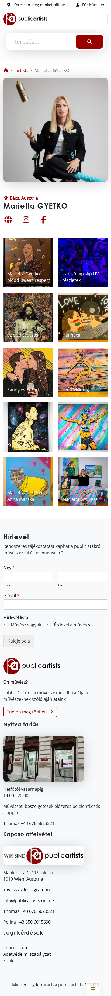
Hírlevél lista (16, 618)
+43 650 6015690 (34, 922)
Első (7, 585)
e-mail (11, 596)
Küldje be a (19, 641)
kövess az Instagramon (26, 890)
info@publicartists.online (28, 900)
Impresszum (16, 948)
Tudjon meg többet (27, 712)
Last (61, 585)
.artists (22, 70)
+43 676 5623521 (37, 911)
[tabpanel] (55, 372)
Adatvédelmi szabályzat (27, 954)
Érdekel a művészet (73, 625)
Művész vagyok (26, 625)
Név (9, 568)
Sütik (8, 961)
